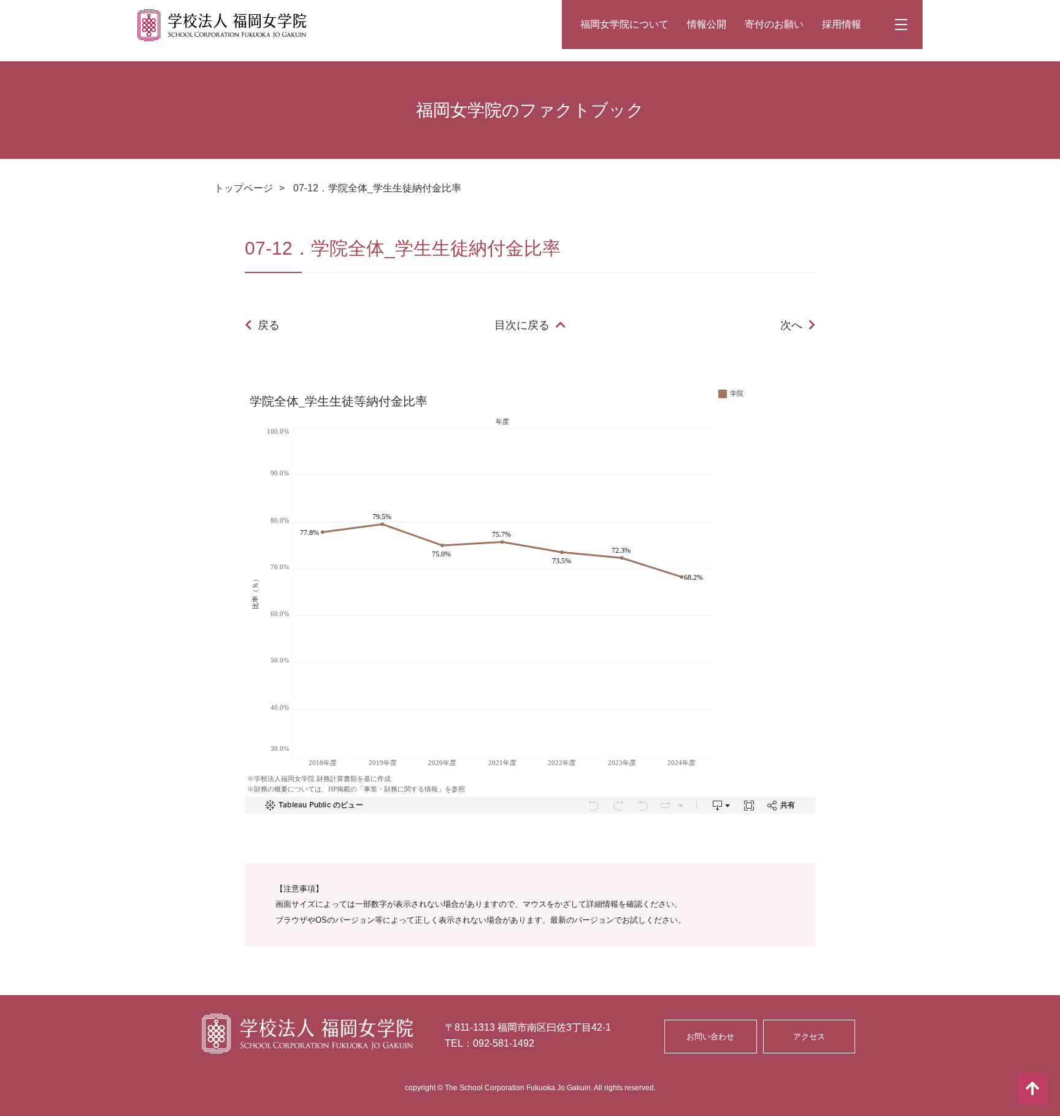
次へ (791, 325)
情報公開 (706, 24)
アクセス (809, 1036)
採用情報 (841, 24)
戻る (269, 325)
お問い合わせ (710, 1036)
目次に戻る (522, 325)
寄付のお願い (774, 24)
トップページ (243, 188)
